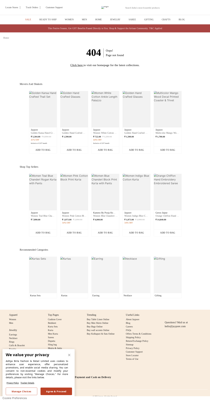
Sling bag (52, 344)
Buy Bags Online (95, 326)
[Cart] (188, 7)
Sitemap (129, 344)
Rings (11, 342)
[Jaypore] (105, 7)
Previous (26, 110)
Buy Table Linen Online (98, 319)
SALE (28, 19)
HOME (98, 19)
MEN (84, 19)
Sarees (51, 337)
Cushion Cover (55, 319)
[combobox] (143, 8)
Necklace (13, 338)
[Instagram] (167, 315)
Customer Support (134, 352)
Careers (129, 326)
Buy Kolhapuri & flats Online (101, 334)
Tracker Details (27, 383)
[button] (172, 7)
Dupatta (51, 341)
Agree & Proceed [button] (56, 391)
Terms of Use (132, 359)
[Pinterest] (192, 315)
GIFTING (149, 19)
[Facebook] (173, 315)
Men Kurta (53, 334)
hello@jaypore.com (175, 326)
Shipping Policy (133, 337)
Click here (76, 65)
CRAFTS (166, 19)
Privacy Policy (13, 383)
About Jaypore (132, 319)
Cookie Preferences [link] (14, 398)
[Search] (164, 7)
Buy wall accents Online (98, 330)
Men (11, 323)
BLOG (182, 19)
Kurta (50, 330)
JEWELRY (115, 19)
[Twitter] (179, 315)
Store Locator (132, 355)
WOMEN (69, 19)
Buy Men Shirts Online (97, 323)
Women (12, 319)
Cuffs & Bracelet (17, 345)
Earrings (13, 334)
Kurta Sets (53, 326)
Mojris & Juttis (55, 348)
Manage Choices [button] (21, 391)
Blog (128, 323)
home (6, 38)
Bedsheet (52, 323)
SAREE (132, 19)
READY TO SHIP (48, 19)
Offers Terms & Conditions (138, 334)
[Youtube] (186, 315)
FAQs (128, 330)
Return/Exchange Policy (137, 341)
